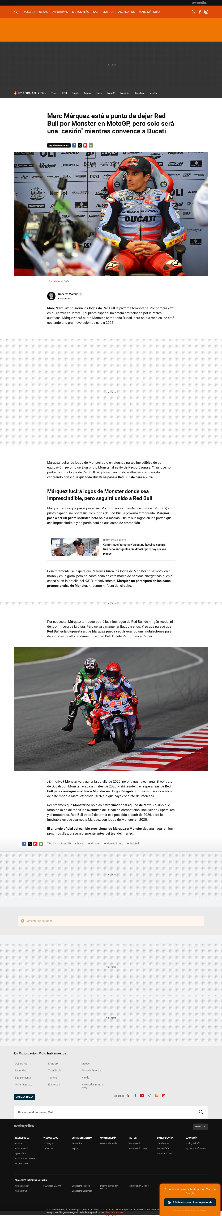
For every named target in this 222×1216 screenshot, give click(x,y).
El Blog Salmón (193, 1143)
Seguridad (20, 1070)
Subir (198, 1126)
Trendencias (163, 1143)
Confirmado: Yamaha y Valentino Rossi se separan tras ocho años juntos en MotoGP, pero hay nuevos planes (134, 549)
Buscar (201, 1112)
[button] (70, 294)
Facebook (200, 12)
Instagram (206, 12)
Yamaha (52, 1077)
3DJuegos (48, 1143)
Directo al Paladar (109, 1143)
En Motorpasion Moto (114, 540)
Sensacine (77, 1143)
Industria (153, 93)
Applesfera (20, 1153)
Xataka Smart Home (25, 1158)
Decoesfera (163, 1148)
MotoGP (108, 12)
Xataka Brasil (21, 1191)
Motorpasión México (139, 1185)
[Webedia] (200, 3)
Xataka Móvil (21, 1148)
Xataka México (22, 1185)
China (43, 93)
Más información (114, 1212)
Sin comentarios (61, 145)
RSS (156, 1095)
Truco (54, 93)
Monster (95, 843)
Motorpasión (135, 1143)
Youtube (142, 1095)
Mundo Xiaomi (22, 1163)
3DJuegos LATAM (52, 1185)
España (75, 93)
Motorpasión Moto (138, 1148)
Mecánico (125, 93)
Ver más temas (24, 1097)
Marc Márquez (149, 12)
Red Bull (134, 843)
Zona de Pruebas (36, 12)
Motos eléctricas (85, 12)
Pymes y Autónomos (196, 1148)
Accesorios (126, 12)
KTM (64, 93)
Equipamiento (23, 1077)
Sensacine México (81, 1185)
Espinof (75, 1148)
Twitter (193, 12)
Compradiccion (164, 1153)
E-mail (91, 145)
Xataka (18, 1143)
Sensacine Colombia (82, 1191)
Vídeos (86, 1063)
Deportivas (60, 12)
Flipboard (85, 145)
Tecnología (54, 1070)
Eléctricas (54, 1084)
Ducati (80, 843)
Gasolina (139, 93)
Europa (87, 93)
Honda (99, 93)
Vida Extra (48, 1148)
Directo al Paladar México (109, 1187)
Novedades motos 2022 (92, 1086)
